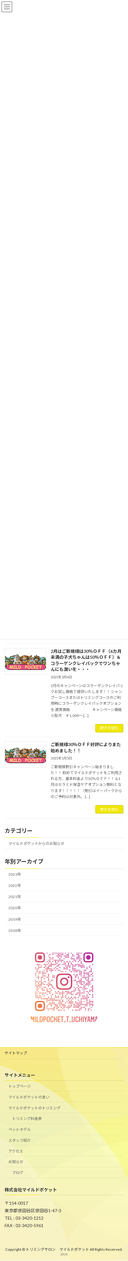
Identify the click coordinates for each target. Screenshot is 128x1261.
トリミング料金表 (27, 1119)
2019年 (14, 919)
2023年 (14, 874)
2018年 (14, 930)
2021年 (14, 896)
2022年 (14, 885)
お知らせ (15, 1162)
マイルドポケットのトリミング (34, 1108)
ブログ (17, 1173)
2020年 (14, 908)
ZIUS (64, 1254)
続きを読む (109, 728)
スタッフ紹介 (19, 1140)
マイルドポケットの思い (28, 1097)
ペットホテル (19, 1129)
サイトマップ (16, 1053)
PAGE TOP (119, 1216)
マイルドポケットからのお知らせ (36, 843)
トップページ (19, 1086)
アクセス (15, 1151)
